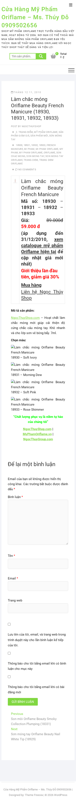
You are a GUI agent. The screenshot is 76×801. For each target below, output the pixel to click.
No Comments (27, 169)
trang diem (31, 160)
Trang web (15, 600)
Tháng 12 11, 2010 (27, 92)
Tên (11, 556)
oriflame (49, 152)
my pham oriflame (30, 152)
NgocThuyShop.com (25, 318)
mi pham (29, 149)
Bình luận (15, 497)
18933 (42, 145)
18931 (27, 145)
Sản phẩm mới (39, 135)
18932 (34, 145)
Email (13, 578)
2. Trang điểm (24, 132)
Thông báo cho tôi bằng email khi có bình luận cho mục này (37, 666)
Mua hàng (31, 285)
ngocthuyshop (31, 126)
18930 (19, 145)
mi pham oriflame (47, 149)
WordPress (60, 795)
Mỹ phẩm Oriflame (45, 132)
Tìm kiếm (41, 56)
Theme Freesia (34, 795)
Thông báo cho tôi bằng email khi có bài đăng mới (36, 689)
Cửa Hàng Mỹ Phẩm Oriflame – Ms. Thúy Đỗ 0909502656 (35, 17)
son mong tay (35, 156)
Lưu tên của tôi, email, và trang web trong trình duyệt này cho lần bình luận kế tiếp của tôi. (37, 640)
